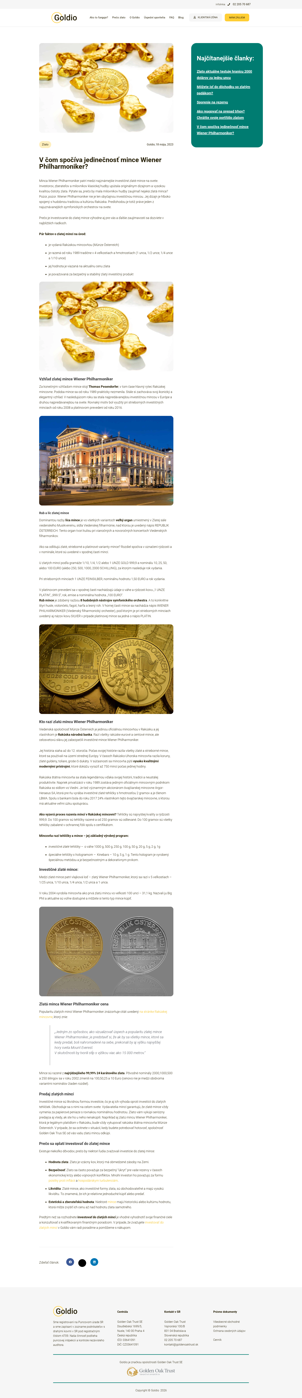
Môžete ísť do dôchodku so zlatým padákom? (223, 90)
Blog (181, 17)
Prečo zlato (118, 17)
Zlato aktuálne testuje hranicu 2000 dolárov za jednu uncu (224, 74)
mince (112, 1202)
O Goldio (135, 17)
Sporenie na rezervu (212, 102)
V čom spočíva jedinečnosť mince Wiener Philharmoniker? (223, 130)
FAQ (171, 17)
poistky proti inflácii (62, 1180)
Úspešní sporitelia (154, 17)
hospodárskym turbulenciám (98, 1180)
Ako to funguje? (99, 17)
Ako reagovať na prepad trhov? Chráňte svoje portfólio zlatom (221, 114)
